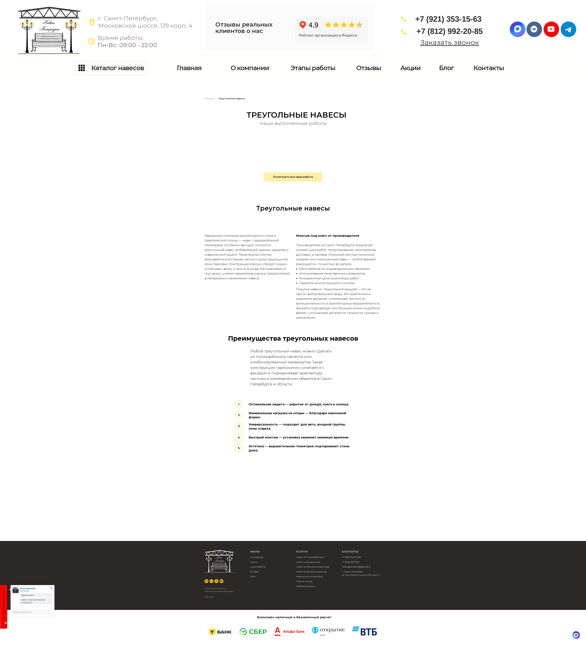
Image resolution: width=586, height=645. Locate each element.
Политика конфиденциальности (218, 591)
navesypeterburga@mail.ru (356, 566)
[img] (576, 635)
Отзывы (254, 571)
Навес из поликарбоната (310, 557)
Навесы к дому (304, 581)
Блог (253, 576)
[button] (449, 42)
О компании (257, 557)
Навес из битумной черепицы (312, 566)
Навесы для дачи (305, 586)
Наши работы (258, 566)
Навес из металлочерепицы (311, 571)
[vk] (211, 581)
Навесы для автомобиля (309, 576)
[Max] (206, 581)
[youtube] (221, 581)
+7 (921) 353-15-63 (350, 562)
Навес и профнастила (308, 562)
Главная (209, 98)
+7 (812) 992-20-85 (351, 557)
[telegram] (216, 581)
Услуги (253, 562)
